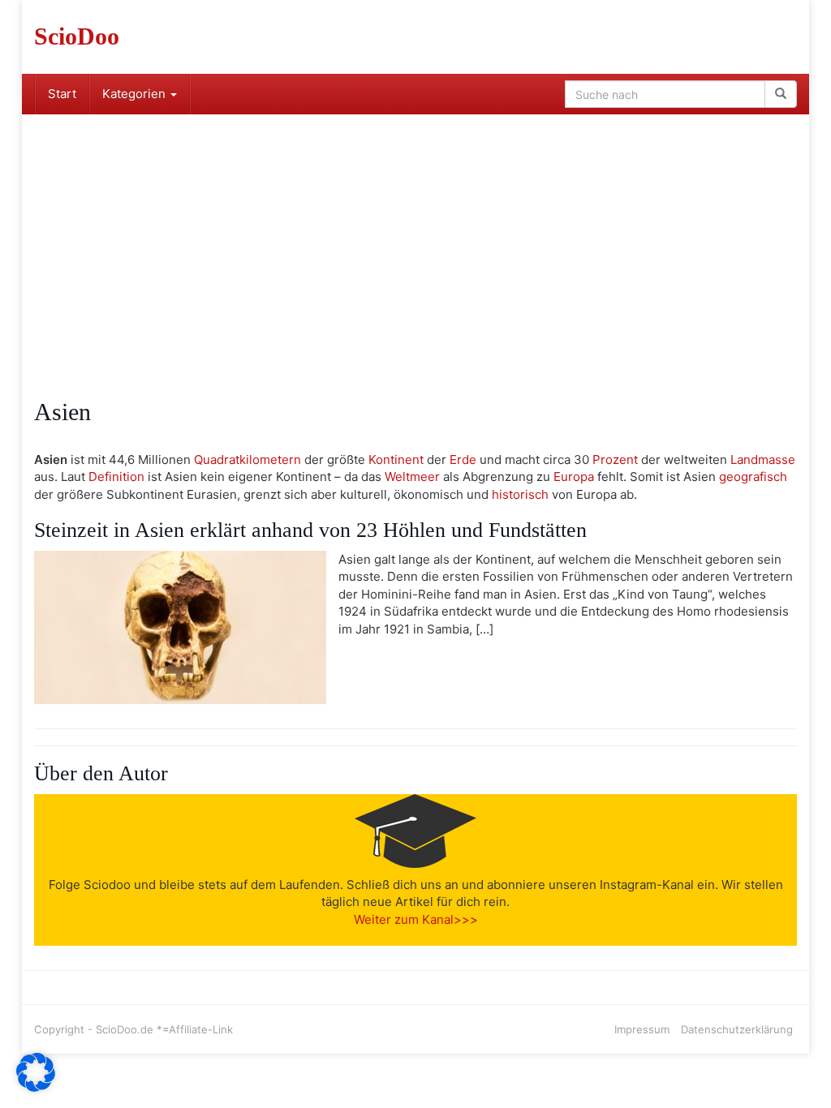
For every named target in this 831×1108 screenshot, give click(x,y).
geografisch (753, 476)
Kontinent (396, 459)
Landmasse (762, 459)
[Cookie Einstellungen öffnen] (35, 1087)
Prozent (615, 459)
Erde (463, 459)
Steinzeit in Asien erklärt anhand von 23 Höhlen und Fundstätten (310, 530)
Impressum (642, 1029)
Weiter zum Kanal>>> (416, 919)
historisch (520, 494)
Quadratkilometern (247, 459)
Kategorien (135, 93)
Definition (116, 476)
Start (62, 93)
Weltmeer (412, 476)
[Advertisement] (415, 236)
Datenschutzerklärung (737, 1029)
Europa (573, 476)
